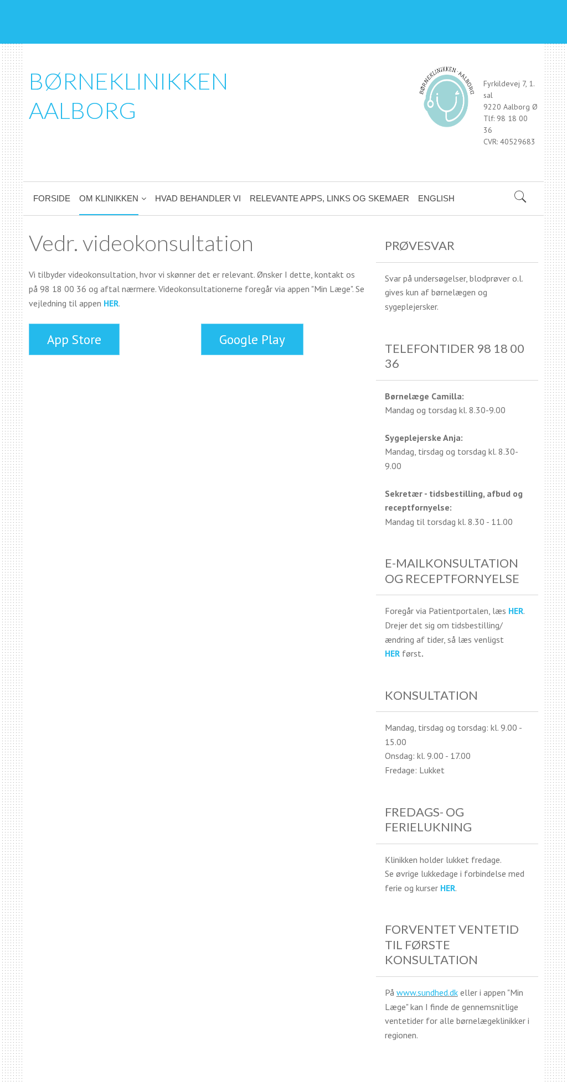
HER (111, 303)
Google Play (252, 339)
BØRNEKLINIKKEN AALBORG (128, 95)
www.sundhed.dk (427, 992)
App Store (74, 339)
